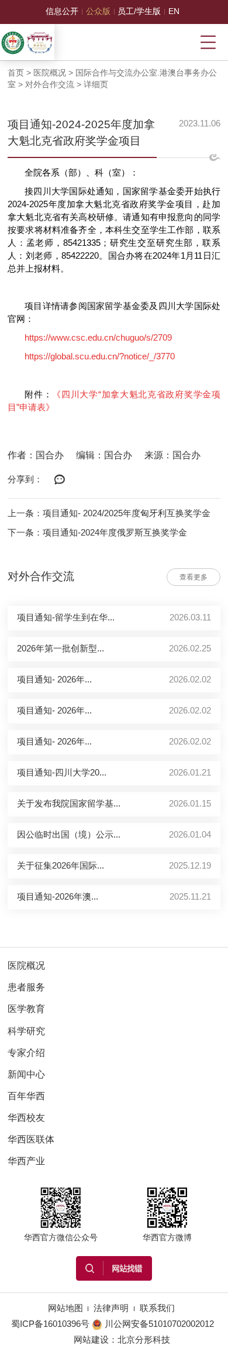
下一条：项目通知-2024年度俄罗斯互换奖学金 (97, 532)
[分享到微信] (59, 480)
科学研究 (26, 1031)
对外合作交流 (49, 84)
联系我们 (157, 1308)
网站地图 (65, 1308)
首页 (16, 72)
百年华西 (26, 1096)
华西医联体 (31, 1139)
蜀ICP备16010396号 (50, 1324)
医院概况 (49, 72)
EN (173, 11)
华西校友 (26, 1118)
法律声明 (111, 1308)
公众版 (98, 11)
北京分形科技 (144, 1339)
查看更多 (193, 577)
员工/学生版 (139, 11)
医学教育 (26, 1009)
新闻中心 (26, 1074)
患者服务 (26, 987)
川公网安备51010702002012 (159, 1324)
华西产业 (26, 1161)
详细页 (96, 84)
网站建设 (91, 1339)
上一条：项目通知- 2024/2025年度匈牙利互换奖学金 (109, 513)
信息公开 (62, 11)
